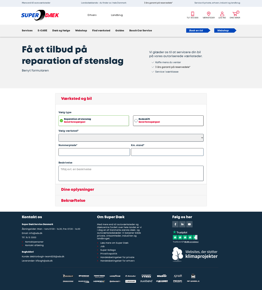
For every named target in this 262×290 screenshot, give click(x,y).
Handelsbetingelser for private (117, 257)
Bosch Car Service (140, 31)
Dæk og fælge (61, 31)
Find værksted (101, 31)
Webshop (81, 31)
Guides (119, 31)
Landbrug (117, 15)
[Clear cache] (260, 1)
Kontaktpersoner (34, 242)
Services (27, 31)
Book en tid (196, 31)
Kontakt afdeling (34, 246)
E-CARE (42, 31)
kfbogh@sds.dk (44, 261)
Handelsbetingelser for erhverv (117, 261)
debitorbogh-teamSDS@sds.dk (47, 257)
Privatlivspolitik (108, 254)
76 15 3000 (31, 238)
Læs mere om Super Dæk (114, 243)
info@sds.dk (35, 233)
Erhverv (92, 15)
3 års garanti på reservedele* (158, 3)
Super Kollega (108, 250)
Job (102, 247)
